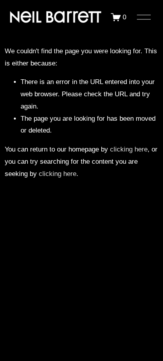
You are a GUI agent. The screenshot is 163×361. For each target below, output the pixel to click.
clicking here (129, 149)
